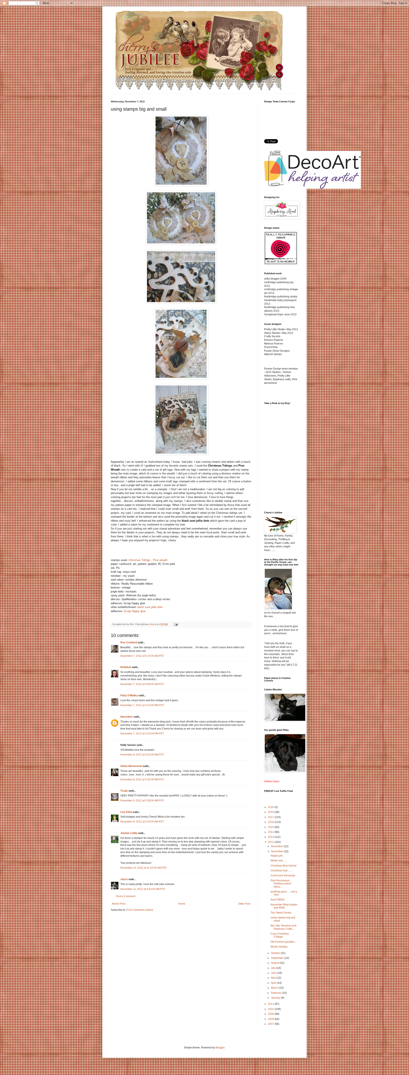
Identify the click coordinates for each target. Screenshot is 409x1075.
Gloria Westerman (131, 766)
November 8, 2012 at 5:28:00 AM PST (142, 800)
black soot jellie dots (150, 607)
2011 (271, 1003)
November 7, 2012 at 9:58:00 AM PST (142, 684)
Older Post (244, 903)
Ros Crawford (128, 642)
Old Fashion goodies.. (283, 941)
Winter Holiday (279, 946)
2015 (271, 827)
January (276, 997)
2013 (271, 836)
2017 (271, 817)
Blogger (220, 1047)
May (274, 977)
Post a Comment (125, 896)
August (275, 962)
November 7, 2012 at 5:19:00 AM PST (142, 655)
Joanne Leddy (128, 833)
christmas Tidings (139, 560)
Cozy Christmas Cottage (280, 935)
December (277, 846)
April (274, 982)
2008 (271, 1019)
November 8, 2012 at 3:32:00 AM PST (142, 754)
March (275, 987)
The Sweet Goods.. (281, 912)
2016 (271, 822)
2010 (271, 1009)
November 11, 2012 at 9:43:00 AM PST (142, 889)
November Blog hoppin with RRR (284, 906)
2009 (271, 1013)
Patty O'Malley (129, 695)
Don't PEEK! (278, 899)
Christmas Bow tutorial (284, 865)
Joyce (124, 879)
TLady (124, 790)
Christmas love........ (282, 870)
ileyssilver (126, 716)
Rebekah (125, 667)
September (277, 958)
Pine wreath (160, 560)
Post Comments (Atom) (140, 909)
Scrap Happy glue (134, 611)
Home (181, 903)
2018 (271, 812)
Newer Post (118, 903)
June (274, 972)
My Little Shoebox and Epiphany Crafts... (283, 927)
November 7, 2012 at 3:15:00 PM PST (142, 705)
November (277, 851)
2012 (271, 842)
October (276, 953)
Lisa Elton (126, 812)
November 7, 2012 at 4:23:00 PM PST (142, 733)
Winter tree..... (278, 860)
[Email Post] (176, 624)
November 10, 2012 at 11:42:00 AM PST (143, 867)
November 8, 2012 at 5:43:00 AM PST (142, 821)
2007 (271, 1023)
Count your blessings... (284, 875)
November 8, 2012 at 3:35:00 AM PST (142, 779)
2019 (271, 807)
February (276, 992)
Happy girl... (277, 855)
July (273, 968)
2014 (271, 832)
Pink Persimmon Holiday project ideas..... (281, 883)
